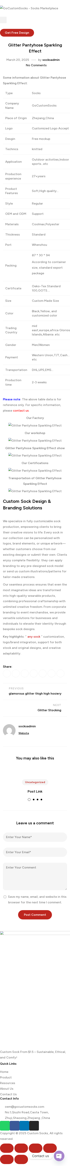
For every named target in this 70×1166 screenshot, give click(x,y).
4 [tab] (41, 799)
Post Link (35, 791)
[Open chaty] (59, 1156)
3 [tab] (37, 799)
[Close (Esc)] (50, 1148)
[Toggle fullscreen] (21, 1148)
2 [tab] (33, 799)
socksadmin (51, 60)
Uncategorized (35, 782)
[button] (17, 33)
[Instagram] (34, 1126)
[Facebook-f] (14, 1126)
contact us (21, 410)
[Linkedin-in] (24, 1126)
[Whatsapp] (5, 1126)
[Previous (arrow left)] (7, 1159)
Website (23, 733)
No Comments (36, 65)
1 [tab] (29, 799)
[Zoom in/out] (7, 1148)
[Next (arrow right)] (21, 1159)
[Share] (35, 1148)
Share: (7, 666)
